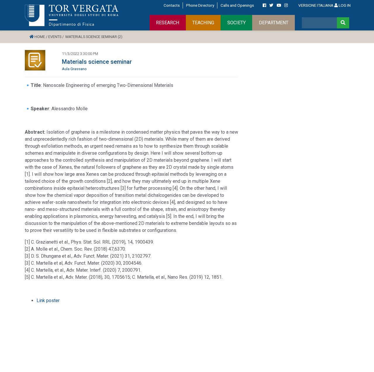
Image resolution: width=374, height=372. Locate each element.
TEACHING (203, 22)
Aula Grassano (74, 69)
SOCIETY (236, 22)
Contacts (172, 5)
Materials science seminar (97, 61)
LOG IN (344, 5)
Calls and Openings (237, 5)
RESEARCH (167, 22)
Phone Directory (200, 5)
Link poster (49, 300)
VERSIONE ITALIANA (315, 5)
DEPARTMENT (273, 22)
